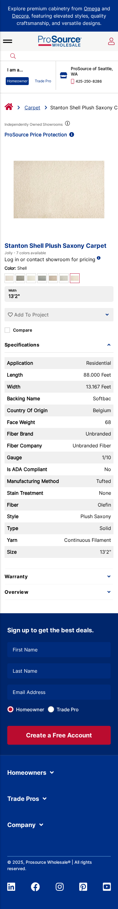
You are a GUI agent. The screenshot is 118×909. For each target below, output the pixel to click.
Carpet (32, 107)
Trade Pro (68, 709)
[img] (67, 124)
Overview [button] (16, 592)
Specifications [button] (22, 345)
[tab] (59, 344)
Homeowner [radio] (17, 81)
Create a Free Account (59, 735)
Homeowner (30, 709)
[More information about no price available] (98, 258)
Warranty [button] (16, 576)
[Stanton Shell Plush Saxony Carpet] (59, 189)
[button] (7, 41)
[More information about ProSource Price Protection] (70, 134)
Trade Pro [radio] (43, 81)
